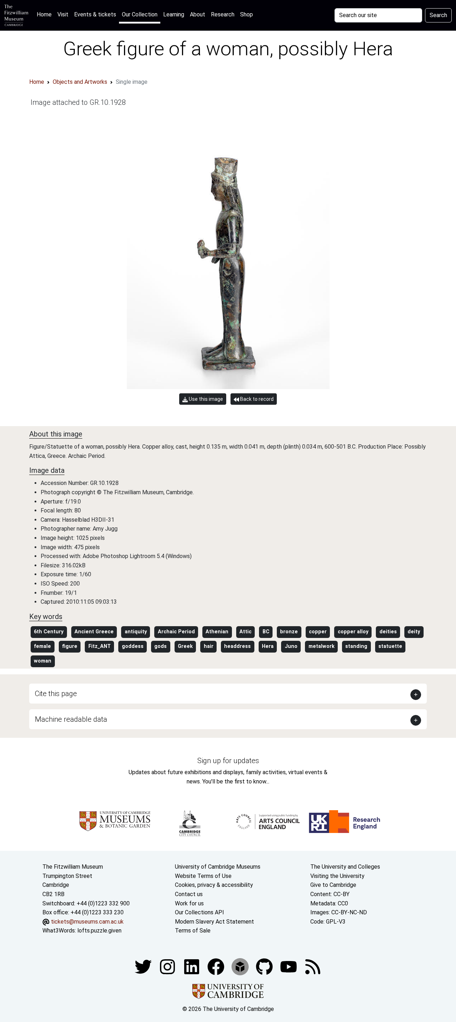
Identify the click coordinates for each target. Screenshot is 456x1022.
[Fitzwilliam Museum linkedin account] (216, 966)
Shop (246, 14)
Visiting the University (337, 876)
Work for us (189, 903)
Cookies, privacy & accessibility (214, 885)
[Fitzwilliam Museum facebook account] (192, 966)
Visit (62, 14)
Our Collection (139, 14)
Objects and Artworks (80, 81)
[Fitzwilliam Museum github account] (265, 966)
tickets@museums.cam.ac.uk (87, 921)
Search (438, 15)
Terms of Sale (193, 930)
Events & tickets (95, 14)
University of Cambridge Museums (217, 866)
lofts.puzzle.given (99, 930)
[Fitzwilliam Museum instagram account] (168, 966)
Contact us (189, 894)
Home (46, 14)
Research (222, 14)
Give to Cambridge (333, 885)
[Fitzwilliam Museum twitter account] (144, 966)
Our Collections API (199, 912)
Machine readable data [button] (71, 719)
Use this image (205, 399)
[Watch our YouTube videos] (289, 966)
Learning (173, 14)
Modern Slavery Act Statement (214, 921)
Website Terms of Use (203, 876)
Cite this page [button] (56, 693)
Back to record (256, 399)
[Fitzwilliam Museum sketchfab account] (241, 966)
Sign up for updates (228, 760)
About (197, 14)
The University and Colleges (345, 866)
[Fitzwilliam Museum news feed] (312, 966)
